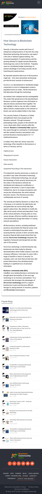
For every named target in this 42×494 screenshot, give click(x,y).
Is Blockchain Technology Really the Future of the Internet (20, 338)
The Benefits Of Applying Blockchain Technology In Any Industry (20, 366)
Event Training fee (13, 476)
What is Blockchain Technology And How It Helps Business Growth (20, 375)
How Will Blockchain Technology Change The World (19, 384)
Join (12, 473)
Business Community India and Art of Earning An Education (20, 318)
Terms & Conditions (21, 489)
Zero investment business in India (19, 355)
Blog (25, 473)
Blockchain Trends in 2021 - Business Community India (21, 402)
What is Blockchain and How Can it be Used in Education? (21, 439)
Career (18, 473)
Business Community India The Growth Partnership (21, 411)
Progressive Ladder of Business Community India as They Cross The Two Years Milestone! (20, 328)
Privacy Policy (33, 487)
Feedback (11, 478)
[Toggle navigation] (38, 2)
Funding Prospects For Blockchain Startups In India (20, 347)
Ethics (25, 476)
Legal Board (33, 473)
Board (6, 473)
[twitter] (32, 463)
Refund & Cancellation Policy (15, 487)
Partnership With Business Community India (21, 421)
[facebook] (10, 463)
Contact (33, 476)
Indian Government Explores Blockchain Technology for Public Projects (21, 393)
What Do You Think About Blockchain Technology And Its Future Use (21, 309)
